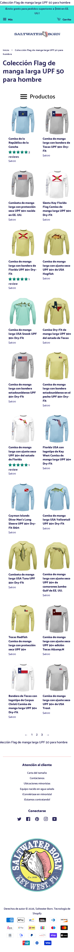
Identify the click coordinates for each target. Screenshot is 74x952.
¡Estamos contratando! (37, 799)
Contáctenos (37, 778)
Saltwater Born (44, 909)
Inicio (6, 50)
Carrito (66, 20)
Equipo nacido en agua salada (37, 789)
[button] (18, 152)
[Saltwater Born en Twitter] (19, 820)
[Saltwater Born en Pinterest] (37, 820)
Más (10, 20)
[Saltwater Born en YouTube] (54, 820)
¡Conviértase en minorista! (37, 794)
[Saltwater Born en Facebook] (28, 820)
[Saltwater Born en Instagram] (46, 820)
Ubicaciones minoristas (37, 783)
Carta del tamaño (37, 773)
